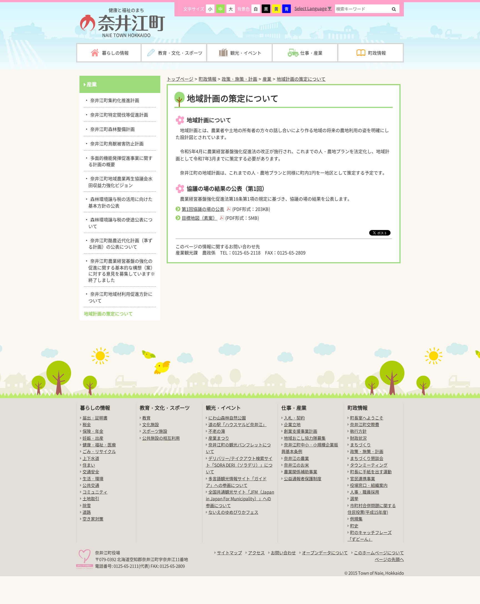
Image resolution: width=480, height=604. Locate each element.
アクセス (256, 552)
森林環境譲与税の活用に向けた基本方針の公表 (120, 202)
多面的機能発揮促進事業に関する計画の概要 (120, 161)
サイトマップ (229, 552)
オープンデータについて (325, 552)
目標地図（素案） (199, 217)
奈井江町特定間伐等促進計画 (118, 114)
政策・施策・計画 (239, 78)
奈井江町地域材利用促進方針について (120, 297)
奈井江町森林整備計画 (111, 129)
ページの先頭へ (389, 559)
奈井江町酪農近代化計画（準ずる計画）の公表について (120, 243)
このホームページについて (379, 552)
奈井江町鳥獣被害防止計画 (116, 143)
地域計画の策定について (301, 78)
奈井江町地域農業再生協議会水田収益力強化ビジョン (120, 181)
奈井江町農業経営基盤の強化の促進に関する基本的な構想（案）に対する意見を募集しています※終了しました (121, 270)
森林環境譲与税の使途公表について (120, 222)
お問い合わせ (283, 552)
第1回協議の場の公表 (203, 209)
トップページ (180, 78)
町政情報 (207, 78)
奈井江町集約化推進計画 (113, 100)
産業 (266, 78)
